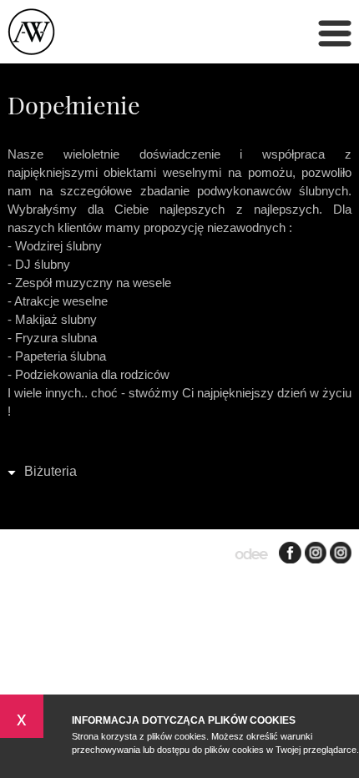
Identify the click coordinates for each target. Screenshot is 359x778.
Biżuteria (50, 471)
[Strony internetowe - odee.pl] (251, 555)
